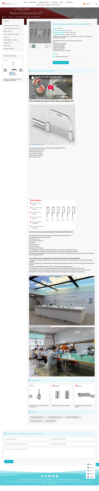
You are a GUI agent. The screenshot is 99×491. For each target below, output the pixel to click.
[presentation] (5, 70)
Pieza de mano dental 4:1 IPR (73, 417)
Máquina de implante (9, 48)
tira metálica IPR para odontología (56, 417)
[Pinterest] (57, 476)
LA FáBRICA (69, 2)
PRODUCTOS (32, 2)
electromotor (7, 45)
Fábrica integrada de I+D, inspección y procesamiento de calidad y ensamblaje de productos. (51, 275)
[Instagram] (46, 476)
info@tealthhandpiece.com (86, 481)
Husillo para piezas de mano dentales (39, 405)
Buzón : (77, 481)
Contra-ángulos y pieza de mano (11, 28)
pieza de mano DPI (50, 421)
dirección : (9, 481)
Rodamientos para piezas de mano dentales (61, 406)
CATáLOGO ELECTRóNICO (53, 5)
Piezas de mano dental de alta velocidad (13, 25)
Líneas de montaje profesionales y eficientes (40, 326)
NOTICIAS (54, 2)
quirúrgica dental (8, 42)
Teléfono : (44, 483)
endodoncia (6, 37)
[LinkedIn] (53, 476)
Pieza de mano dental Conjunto (11, 34)
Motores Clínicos (8, 31)
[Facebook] (49, 476)
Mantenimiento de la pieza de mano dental (13, 40)
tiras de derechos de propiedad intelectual (38, 417)
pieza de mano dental (36, 421)
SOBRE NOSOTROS (44, 2)
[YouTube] (42, 476)
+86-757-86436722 (52, 483)
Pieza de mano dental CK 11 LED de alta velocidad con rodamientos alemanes (13, 79)
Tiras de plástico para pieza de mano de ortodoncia (85, 406)
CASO (61, 2)
